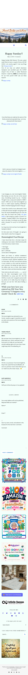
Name (4, 405)
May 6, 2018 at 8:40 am (6, 357)
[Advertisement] (14, 14)
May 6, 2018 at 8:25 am (6, 380)
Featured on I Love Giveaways (13, 594)
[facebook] (9, 672)
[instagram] (14, 672)
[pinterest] (16, 672)
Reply (3, 313)
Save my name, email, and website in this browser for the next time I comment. (13, 423)
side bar (20, 294)
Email (3, 413)
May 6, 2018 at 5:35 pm (6, 311)
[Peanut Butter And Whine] (14, 35)
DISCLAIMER (14, 670)
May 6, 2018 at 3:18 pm (6, 333)
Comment (4, 428)
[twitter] (11, 672)
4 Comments (18, 56)
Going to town (8, 66)
